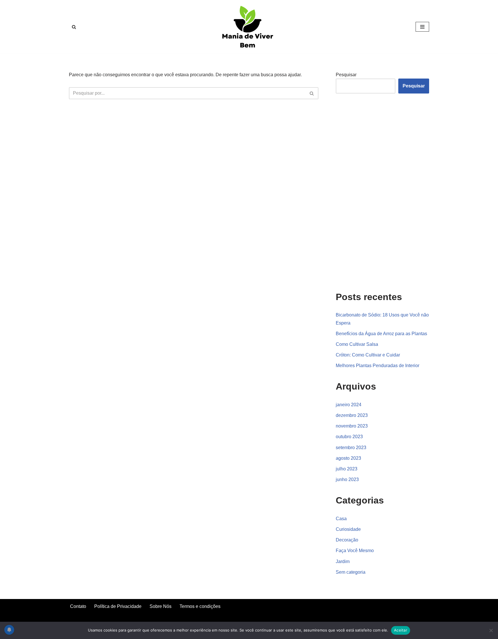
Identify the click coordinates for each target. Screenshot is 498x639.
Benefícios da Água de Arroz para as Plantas (381, 333)
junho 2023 (347, 479)
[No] (491, 630)
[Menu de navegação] (422, 27)
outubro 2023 (349, 436)
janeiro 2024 (348, 404)
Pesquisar (346, 74)
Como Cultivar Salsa (357, 344)
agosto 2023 (348, 458)
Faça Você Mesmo (355, 550)
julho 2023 (346, 468)
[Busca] (74, 27)
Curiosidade (348, 529)
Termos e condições (200, 606)
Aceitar (400, 630)
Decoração (347, 539)
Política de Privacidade (118, 606)
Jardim (343, 561)
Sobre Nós (160, 606)
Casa (341, 518)
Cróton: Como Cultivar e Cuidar (368, 354)
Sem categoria (350, 572)
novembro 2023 (352, 426)
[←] (249, 26)
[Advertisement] (379, 191)
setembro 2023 (351, 447)
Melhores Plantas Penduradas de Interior (377, 365)
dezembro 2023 (352, 415)
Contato (78, 606)
